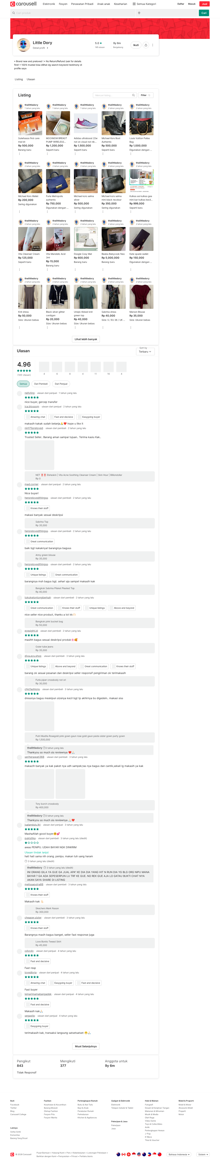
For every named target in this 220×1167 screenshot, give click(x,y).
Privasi (74, 1156)
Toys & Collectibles (153, 1124)
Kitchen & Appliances (87, 1117)
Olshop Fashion (51, 1111)
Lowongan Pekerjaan (96, 1153)
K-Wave (148, 1137)
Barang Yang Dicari (19, 1138)
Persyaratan (63, 1156)
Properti (182, 1111)
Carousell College (18, 1114)
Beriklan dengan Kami (46, 1156)
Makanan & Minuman (154, 1111)
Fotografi (149, 1104)
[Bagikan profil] (146, 45)
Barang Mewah (51, 1108)
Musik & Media (151, 1114)
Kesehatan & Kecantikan (55, 1104)
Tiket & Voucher (152, 1140)
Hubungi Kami (58, 1153)
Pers (69, 1153)
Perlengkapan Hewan (154, 1130)
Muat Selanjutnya (86, 1046)
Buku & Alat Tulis (85, 1104)
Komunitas (15, 1135)
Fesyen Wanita (50, 1117)
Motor (181, 1114)
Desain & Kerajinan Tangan (157, 1108)
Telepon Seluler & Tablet (122, 1108)
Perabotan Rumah (86, 1111)
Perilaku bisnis (86, 1156)
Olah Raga (149, 1117)
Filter (144, 95)
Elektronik (115, 1104)
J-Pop (148, 1133)
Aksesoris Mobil (186, 1108)
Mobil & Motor (185, 1104)
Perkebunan (83, 1114)
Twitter (13, 1108)
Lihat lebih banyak (86, 339)
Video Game (150, 1121)
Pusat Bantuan (43, 1153)
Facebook (14, 1104)
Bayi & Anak (83, 1108)
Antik (147, 1127)
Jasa (113, 1128)
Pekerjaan (115, 1125)
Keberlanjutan (79, 1153)
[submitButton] (204, 13)
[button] (42, 48)
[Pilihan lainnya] (152, 45)
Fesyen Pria (49, 1114)
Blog (12, 1111)
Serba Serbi (15, 1132)
